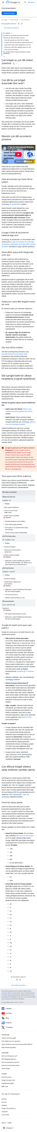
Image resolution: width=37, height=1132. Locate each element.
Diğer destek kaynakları (9, 1047)
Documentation (9, 8)
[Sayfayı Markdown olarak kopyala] (14, 63)
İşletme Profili (26, 717)
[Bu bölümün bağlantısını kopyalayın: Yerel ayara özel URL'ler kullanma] (33, 476)
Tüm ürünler (5, 1115)
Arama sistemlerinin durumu (10, 1062)
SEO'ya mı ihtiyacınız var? (9, 1056)
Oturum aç (31, 2)
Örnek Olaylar (6, 1068)
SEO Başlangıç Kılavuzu (9, 1059)
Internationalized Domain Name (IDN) (14, 354)
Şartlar (4, 1123)
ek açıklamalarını (11, 204)
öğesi (18, 794)
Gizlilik (9, 1123)
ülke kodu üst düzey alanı (25, 836)
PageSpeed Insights (8, 1083)
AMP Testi (5, 1086)
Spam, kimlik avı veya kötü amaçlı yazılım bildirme (17, 1044)
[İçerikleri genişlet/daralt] (12, 33)
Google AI (4, 1111)
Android (4, 1099)
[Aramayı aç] (25, 2)
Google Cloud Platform (9, 1108)
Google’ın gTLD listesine (25, 671)
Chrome (4, 1102)
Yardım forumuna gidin (9, 1038)
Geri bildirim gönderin (11, 28)
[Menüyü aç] (3, 2)
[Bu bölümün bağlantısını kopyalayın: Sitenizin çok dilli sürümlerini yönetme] (13, 139)
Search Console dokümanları (10, 1065)
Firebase (4, 1105)
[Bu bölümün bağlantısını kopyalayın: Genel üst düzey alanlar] (25, 803)
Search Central (20, 2)
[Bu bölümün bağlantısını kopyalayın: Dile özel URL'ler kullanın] (25, 348)
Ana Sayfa (4, 19)
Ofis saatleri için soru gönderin (11, 1041)
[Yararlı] (18, 23)
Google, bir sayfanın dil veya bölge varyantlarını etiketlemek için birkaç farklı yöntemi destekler (18, 244)
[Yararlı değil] (21, 23)
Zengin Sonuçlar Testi (8, 1080)
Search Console (9, 13)
